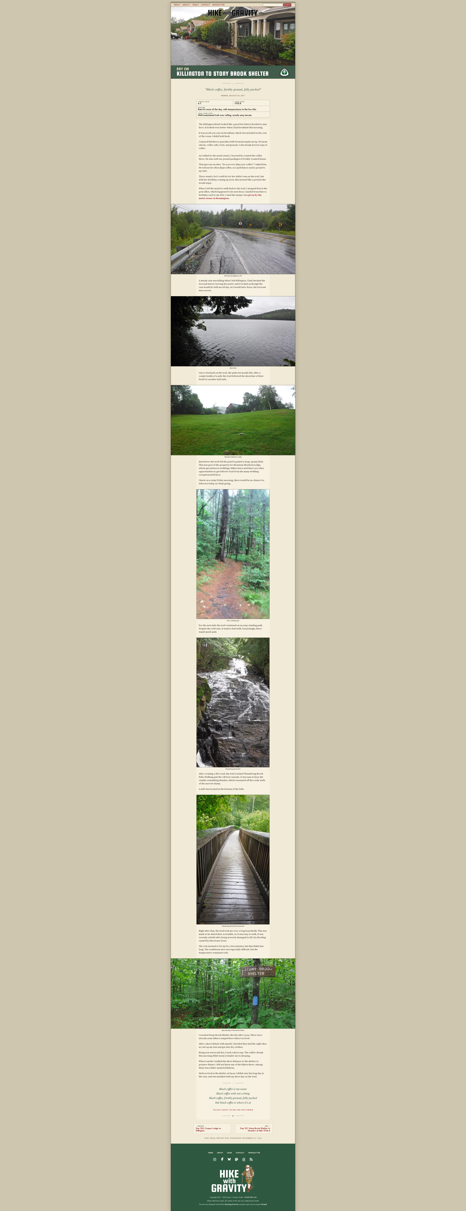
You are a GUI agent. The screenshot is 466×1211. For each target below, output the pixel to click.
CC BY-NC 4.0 (250, 1197)
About (185, 5)
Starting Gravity (231, 1204)
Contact (205, 5)
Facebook (222, 1159)
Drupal (264, 1204)
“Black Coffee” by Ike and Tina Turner (233, 1110)
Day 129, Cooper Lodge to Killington (208, 1129)
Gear (194, 5)
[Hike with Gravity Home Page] (233, 1191)
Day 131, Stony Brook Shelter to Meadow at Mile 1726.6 (255, 1129)
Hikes (176, 5)
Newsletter (218, 5)
